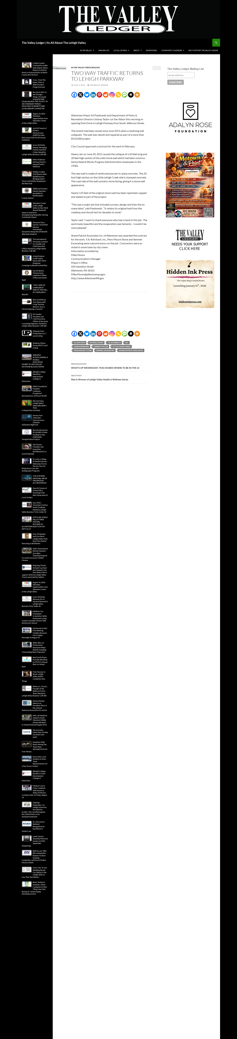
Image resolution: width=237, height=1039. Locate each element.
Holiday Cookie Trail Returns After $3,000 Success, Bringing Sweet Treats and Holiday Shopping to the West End (34, 178)
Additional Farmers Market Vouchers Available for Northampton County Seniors (35, 193)
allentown (79, 343)
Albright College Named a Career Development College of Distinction (33, 776)
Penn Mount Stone (83, 350)
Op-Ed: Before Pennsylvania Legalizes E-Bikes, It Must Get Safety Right (34, 275)
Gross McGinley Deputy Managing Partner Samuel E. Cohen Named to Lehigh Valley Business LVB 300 (34, 149)
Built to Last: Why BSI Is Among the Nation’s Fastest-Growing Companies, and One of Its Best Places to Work (34, 857)
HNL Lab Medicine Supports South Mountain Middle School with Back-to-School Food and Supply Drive (34, 720)
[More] (137, 95)
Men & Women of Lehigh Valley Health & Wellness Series (99, 377)
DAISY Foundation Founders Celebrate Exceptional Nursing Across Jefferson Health (34, 391)
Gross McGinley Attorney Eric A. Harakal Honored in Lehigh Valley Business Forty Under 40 (35, 601)
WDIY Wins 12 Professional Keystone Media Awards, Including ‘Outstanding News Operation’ (34, 647)
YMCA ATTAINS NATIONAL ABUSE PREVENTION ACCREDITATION (40, 479)
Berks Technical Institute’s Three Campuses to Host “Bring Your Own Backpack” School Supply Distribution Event (34, 888)
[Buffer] (131, 95)
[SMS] (124, 95)
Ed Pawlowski (96, 343)
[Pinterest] (99, 95)
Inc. (126, 343)
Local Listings (120, 50)
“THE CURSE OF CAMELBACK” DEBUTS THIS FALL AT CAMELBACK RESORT (35, 289)
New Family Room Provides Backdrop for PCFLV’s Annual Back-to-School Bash (35, 662)
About (136, 50)
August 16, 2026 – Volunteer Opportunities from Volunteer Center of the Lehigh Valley (35, 587)
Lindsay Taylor (101, 346)
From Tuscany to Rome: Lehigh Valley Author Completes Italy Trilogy (33, 676)
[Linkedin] (93, 95)
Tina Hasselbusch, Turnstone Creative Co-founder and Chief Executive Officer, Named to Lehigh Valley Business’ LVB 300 (35, 245)
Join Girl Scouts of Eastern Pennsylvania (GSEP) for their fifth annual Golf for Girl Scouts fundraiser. (34, 134)
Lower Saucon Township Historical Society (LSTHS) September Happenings (35, 841)
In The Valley (86, 50)
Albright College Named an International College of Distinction (33, 376)
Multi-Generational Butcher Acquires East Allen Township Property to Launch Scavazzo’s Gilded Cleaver (35, 554)
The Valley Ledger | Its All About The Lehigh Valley (54, 42)
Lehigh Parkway (81, 346)
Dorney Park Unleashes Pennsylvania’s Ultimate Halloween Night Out (33, 420)
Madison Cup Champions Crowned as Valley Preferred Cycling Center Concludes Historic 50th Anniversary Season (34, 617)
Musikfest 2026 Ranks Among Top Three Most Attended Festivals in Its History (34, 747)
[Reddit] (106, 95)
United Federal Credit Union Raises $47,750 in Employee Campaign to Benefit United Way (34, 261)
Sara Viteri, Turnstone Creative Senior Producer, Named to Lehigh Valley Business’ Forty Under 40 (35, 507)
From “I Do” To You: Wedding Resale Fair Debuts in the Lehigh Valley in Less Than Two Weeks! (34, 872)
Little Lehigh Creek (122, 346)
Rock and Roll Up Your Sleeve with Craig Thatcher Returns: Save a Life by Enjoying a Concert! (34, 304)
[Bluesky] (87, 95)
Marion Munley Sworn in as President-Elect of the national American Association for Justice (34, 705)
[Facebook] (74, 95)
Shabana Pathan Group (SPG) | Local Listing (40, 345)
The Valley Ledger (98, 85)
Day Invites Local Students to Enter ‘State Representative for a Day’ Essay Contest (34, 761)
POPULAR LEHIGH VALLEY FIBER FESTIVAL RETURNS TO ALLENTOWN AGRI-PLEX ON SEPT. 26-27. (35, 523)
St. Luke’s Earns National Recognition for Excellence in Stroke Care (33, 826)
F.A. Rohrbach (114, 343)
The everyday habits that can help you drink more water (40, 733)
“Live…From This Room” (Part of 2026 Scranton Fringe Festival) (39, 83)
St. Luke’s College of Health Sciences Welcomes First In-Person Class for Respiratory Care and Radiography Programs (34, 465)
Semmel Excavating (105, 350)
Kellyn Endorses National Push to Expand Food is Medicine (39, 163)
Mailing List (103, 50)
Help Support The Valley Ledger (203, 50)
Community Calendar (171, 50)
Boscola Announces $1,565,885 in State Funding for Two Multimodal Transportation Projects (35, 434)
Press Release (92, 67)
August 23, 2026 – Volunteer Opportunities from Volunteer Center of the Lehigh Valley (35, 118)
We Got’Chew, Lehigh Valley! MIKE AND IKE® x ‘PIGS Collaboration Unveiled (34, 405)
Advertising (151, 50)
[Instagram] (112, 95)
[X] (80, 95)
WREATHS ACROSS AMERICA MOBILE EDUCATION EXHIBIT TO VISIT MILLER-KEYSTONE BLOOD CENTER (35, 361)
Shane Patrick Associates (131, 350)
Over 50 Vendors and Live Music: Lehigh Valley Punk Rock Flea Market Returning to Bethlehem (35, 538)
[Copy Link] (118, 95)
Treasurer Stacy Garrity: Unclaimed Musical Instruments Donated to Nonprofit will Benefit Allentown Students (35, 228)
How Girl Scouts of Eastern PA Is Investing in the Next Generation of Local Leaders (35, 493)
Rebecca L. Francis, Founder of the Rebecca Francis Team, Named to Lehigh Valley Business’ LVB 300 (34, 691)
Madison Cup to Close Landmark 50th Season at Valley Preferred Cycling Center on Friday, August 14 (34, 791)
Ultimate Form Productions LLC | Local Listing (39, 333)
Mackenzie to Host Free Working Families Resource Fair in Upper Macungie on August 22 (34, 633)
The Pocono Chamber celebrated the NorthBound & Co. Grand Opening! (34, 449)
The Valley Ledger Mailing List (185, 69)
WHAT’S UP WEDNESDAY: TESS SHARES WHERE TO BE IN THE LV (105, 366)
